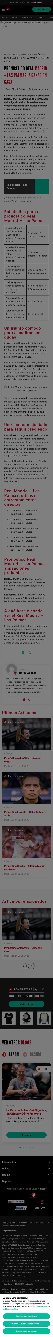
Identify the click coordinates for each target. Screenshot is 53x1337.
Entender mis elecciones (26, 1316)
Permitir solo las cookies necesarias (26, 1324)
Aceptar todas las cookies (26, 1331)
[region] (26, 1315)
